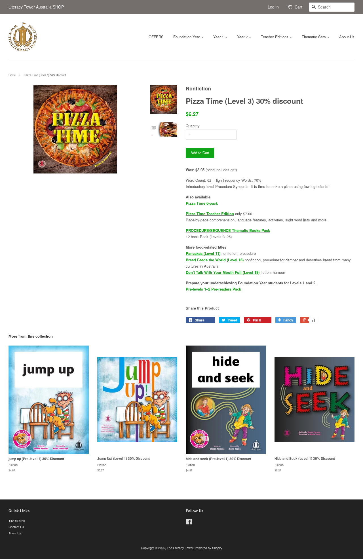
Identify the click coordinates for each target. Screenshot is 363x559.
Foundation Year (187, 36)
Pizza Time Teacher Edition (210, 213)
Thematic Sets (314, 36)
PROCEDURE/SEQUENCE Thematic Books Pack (228, 230)
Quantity (193, 125)
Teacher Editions (275, 36)
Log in (273, 7)
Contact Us (16, 526)
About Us (346, 36)
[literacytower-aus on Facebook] (189, 522)
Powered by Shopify (208, 547)
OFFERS (156, 36)
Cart (298, 7)
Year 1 (219, 36)
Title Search (17, 520)
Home (12, 75)
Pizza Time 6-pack (202, 203)
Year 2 (243, 36)
